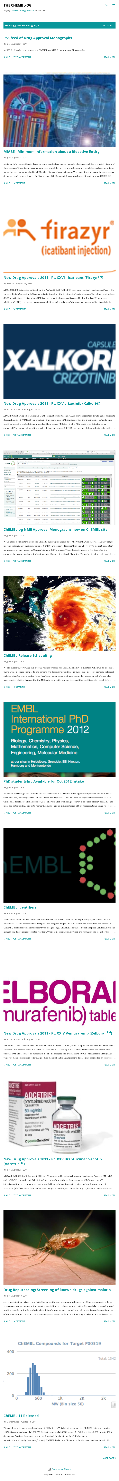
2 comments (19, 309)
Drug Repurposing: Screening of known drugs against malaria (57, 1289)
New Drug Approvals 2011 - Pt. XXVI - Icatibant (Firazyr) (53, 277)
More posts (109, 1458)
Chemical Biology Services (22, 10)
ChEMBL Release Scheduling (27, 655)
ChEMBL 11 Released (21, 1415)
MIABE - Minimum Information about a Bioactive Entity (51, 151)
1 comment (18, 183)
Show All (108, 25)
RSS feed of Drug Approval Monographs (37, 37)
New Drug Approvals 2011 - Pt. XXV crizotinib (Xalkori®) (51, 403)
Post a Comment (21, 57)
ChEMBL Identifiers (20, 907)
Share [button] (6, 57)
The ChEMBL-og (17, 5)
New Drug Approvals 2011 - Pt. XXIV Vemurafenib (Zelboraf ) (57, 1033)
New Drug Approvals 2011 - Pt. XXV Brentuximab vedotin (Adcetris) (52, 1161)
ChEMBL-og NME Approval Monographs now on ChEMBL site (55, 529)
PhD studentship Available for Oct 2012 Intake (43, 781)
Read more (110, 57)
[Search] (107, 5)
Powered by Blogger (61, 1469)
